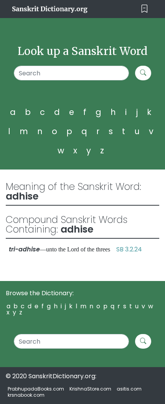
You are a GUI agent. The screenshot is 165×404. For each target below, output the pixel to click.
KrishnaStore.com (90, 389)
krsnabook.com (26, 395)
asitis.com (129, 389)
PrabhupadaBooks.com (36, 389)
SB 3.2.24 (129, 249)
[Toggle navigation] (144, 9)
